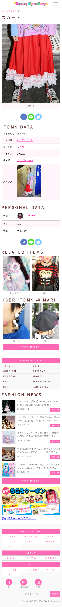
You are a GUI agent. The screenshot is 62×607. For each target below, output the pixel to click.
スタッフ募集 (31, 569)
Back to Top (31, 594)
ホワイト (21, 160)
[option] (31, 66)
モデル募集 (11, 569)
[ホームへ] (31, 3)
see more (31, 347)
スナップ (11, 541)
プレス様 (50, 569)
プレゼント (11, 546)
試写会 (50, 536)
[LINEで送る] (31, 116)
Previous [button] (5, 275)
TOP (55, 594)
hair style (40, 386)
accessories (42, 381)
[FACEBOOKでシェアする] (23, 116)
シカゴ (20, 146)
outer (37, 365)
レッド (30, 160)
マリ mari (30, 215)
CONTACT (50, 558)
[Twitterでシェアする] (38, 116)
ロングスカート (25, 140)
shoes (37, 376)
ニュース (11, 536)
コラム (11, 574)
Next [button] (56, 275)
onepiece (10, 371)
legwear (9, 376)
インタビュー (31, 536)
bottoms (39, 371)
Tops (6, 365)
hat (5, 386)
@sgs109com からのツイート (19, 518)
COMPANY (31, 558)
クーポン (31, 541)
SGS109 (11, 558)
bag (6, 381)
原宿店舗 (50, 541)
